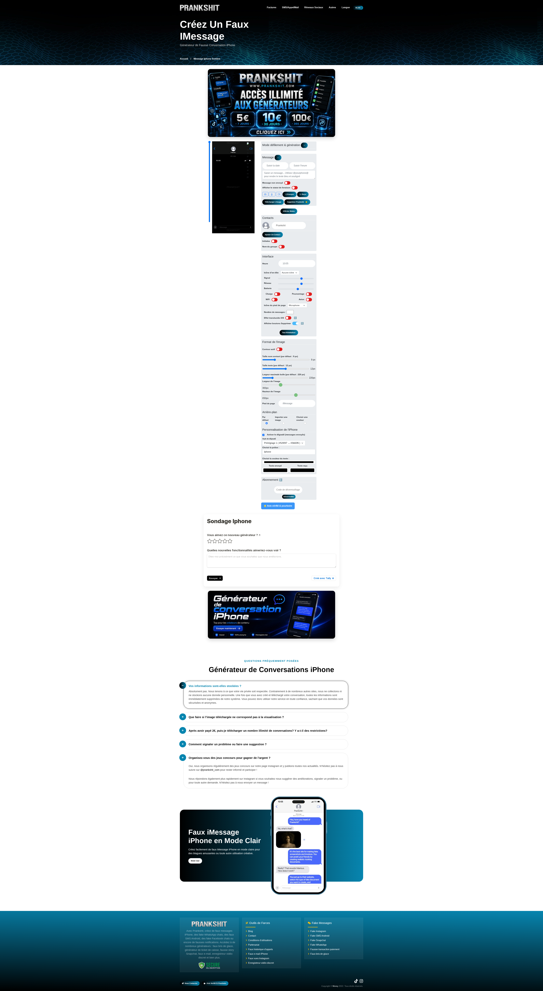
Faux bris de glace (319, 954)
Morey (335, 986)
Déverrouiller (289, 497)
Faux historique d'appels (260, 949)
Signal (267, 278)
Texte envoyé (275, 466)
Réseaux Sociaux (313, 7)
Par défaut (265, 418)
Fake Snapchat (318, 940)
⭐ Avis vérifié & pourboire (278, 506)
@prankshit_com (209, 769)
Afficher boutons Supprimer (277, 323)
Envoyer (290, 194)
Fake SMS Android (319, 936)
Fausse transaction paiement (324, 949)
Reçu (303, 194)
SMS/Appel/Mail (290, 7)
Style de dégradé (269, 439)
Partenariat (253, 945)
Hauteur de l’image (271, 391)
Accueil (184, 59)
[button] (268, 227)
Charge (269, 294)
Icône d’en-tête (271, 272)
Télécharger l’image (273, 202)
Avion (301, 299)
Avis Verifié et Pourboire (216, 983)
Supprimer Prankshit (295, 202)
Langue (346, 7)
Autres (332, 7)
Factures (271, 7)
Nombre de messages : (275, 312)
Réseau (267, 283)
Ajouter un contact (272, 235)
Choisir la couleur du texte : (275, 458)
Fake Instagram (318, 931)
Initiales (266, 241)
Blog (250, 931)
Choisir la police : (270, 447)
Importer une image (281, 418)
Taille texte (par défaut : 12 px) (277, 365)
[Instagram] (361, 982)
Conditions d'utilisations (260, 940)
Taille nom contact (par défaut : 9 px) (280, 356)
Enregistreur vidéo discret (261, 963)
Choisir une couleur (302, 418)
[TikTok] (356, 982)
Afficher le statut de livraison (276, 187)
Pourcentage (298, 294)
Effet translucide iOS (274, 318)
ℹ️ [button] (295, 318)
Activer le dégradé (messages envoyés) (286, 434)
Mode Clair (195, 861)
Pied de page (268, 403)
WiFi (268, 299)
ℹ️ (280, 479)
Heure (265, 263)
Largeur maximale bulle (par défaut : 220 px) (283, 374)
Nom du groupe (269, 246)
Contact (252, 936)
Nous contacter (191, 983)
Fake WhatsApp (318, 945)
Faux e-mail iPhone (258, 954)
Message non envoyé (272, 183)
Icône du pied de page (275, 305)
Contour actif (268, 349)
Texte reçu (302, 466)
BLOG (357, 8)
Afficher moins (289, 211)
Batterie (268, 288)
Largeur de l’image (271, 381)
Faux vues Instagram (258, 958)
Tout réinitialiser (289, 333)
